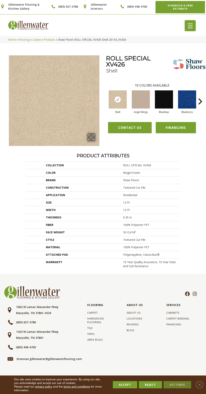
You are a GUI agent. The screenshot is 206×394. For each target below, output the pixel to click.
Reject (150, 385)
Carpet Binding (177, 318)
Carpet (36, 39)
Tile (90, 328)
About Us (135, 305)
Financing (173, 324)
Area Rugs (95, 339)
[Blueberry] (187, 99)
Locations (134, 318)
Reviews (133, 324)
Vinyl (91, 334)
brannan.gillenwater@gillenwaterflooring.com (49, 359)
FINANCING (176, 127)
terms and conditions (77, 386)
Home (12, 39)
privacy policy (43, 386)
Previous (104, 95)
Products (49, 39)
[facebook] (187, 294)
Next (200, 95)
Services (173, 305)
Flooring (24, 39)
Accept (125, 385)
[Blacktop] (164, 99)
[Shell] (118, 99)
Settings (177, 385)
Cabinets (173, 312)
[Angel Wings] (141, 99)
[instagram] (194, 294)
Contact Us (129, 127)
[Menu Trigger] (190, 25)
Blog (130, 330)
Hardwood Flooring (95, 320)
